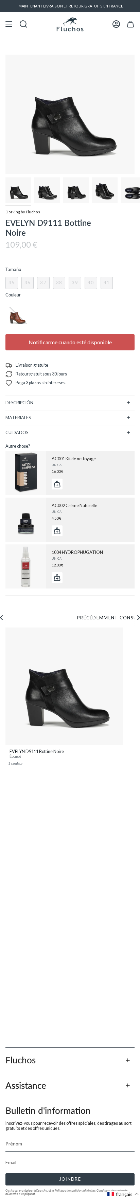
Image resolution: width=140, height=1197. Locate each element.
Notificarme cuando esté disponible (70, 342)
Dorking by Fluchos (22, 212)
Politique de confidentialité (72, 1190)
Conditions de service (110, 1190)
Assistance (25, 1085)
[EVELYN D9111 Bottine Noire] (64, 686)
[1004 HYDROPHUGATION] (25, 566)
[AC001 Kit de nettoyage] (25, 473)
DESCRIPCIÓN (19, 402)
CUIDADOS (16, 432)
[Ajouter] (57, 484)
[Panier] (130, 24)
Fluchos (20, 1060)
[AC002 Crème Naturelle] (25, 520)
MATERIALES (18, 417)
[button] (123, 1194)
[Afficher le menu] (9, 24)
